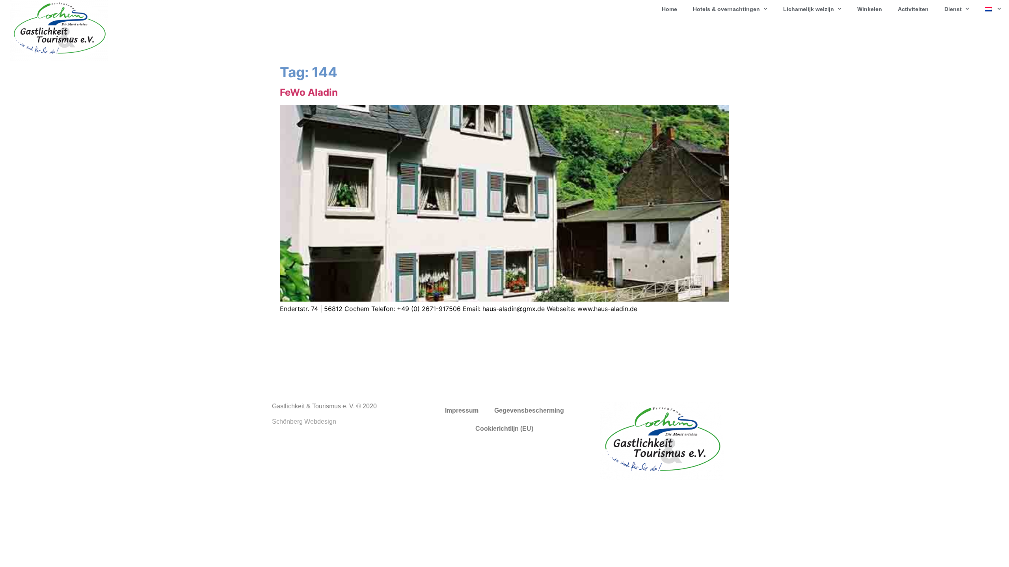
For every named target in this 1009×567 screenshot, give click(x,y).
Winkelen (869, 9)
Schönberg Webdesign (304, 421)
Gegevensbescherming (529, 410)
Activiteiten (913, 9)
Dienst (953, 9)
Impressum (461, 410)
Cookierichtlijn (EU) (504, 428)
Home (669, 9)
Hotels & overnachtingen (726, 9)
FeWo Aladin (309, 92)
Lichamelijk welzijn (808, 9)
